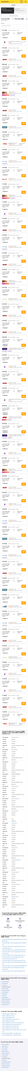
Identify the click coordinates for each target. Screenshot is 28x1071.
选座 (24, 38)
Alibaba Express (15, 896)
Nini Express (14, 823)
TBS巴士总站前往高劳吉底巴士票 (9, 1014)
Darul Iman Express (16, 884)
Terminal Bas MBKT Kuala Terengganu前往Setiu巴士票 (13, 960)
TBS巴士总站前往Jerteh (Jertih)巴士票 (10, 1026)
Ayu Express (14, 762)
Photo (18, 43)
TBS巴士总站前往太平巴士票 (8, 1015)
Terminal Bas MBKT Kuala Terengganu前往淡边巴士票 (13, 955)
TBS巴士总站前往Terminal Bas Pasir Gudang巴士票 (13, 1022)
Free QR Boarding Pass (5, 198)
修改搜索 (13, 5)
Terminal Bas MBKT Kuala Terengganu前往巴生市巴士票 (14, 950)
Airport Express (15, 786)
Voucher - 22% (4, 419)
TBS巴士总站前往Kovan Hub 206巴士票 (10, 1028)
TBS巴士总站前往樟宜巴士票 (8, 1017)
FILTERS (15, 15)
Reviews (15, 43)
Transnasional (15, 811)
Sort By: (2, 23)
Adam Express (15, 847)
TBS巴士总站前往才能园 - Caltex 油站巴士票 (11, 1033)
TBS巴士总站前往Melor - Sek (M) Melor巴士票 (11, 1035)
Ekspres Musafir (15, 737)
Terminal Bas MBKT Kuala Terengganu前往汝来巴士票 (13, 971)
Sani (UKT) (14, 835)
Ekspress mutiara (15, 872)
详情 (21, 43)
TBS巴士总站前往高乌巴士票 (8, 1021)
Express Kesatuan (15, 798)
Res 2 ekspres (14, 749)
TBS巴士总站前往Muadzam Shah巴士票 (10, 1019)
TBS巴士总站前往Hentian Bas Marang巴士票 (11, 1024)
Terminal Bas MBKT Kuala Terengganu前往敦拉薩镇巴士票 (14, 965)
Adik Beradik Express (16, 860)
